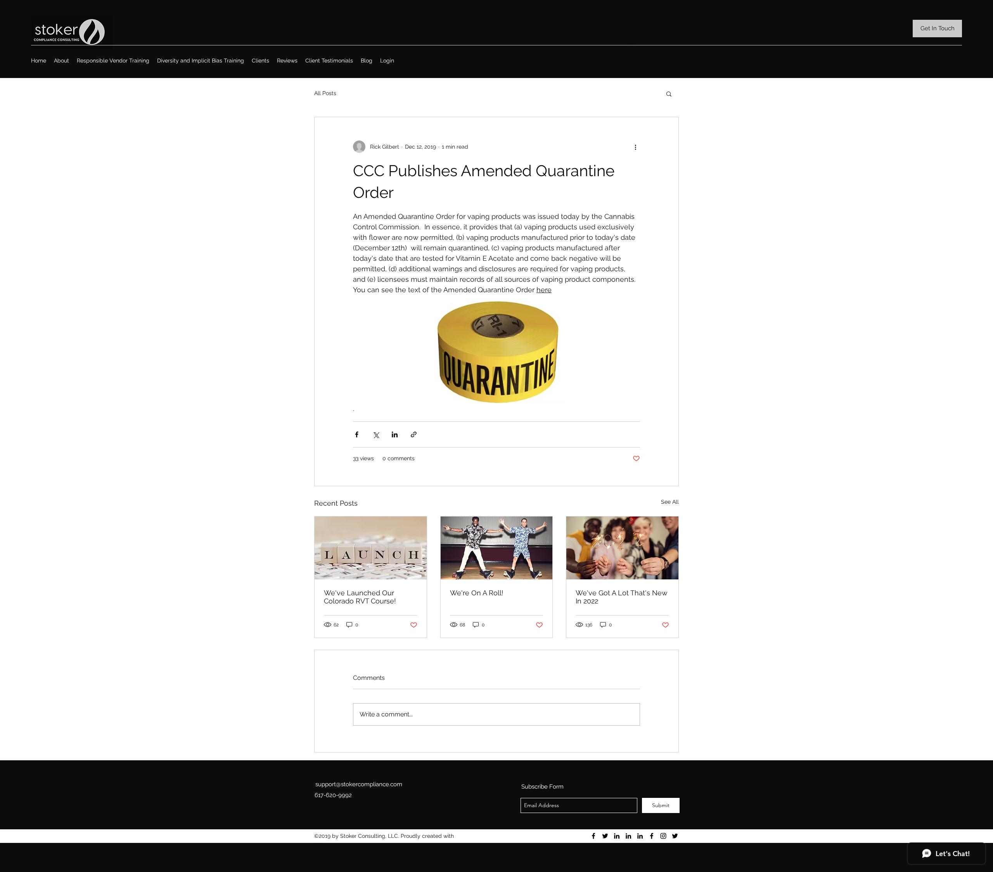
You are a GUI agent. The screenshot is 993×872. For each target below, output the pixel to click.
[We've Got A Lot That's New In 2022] (622, 548)
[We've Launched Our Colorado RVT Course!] (371, 548)
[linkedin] (617, 836)
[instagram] (663, 836)
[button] (669, 93)
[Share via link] (413, 434)
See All (670, 502)
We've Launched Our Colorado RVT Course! (360, 597)
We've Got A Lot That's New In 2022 (622, 597)
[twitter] (605, 836)
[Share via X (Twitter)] (375, 434)
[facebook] (593, 836)
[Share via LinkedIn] (394, 434)
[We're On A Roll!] (497, 548)
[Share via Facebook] (356, 434)
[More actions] (635, 146)
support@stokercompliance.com (358, 784)
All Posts (325, 93)
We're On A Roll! (476, 593)
